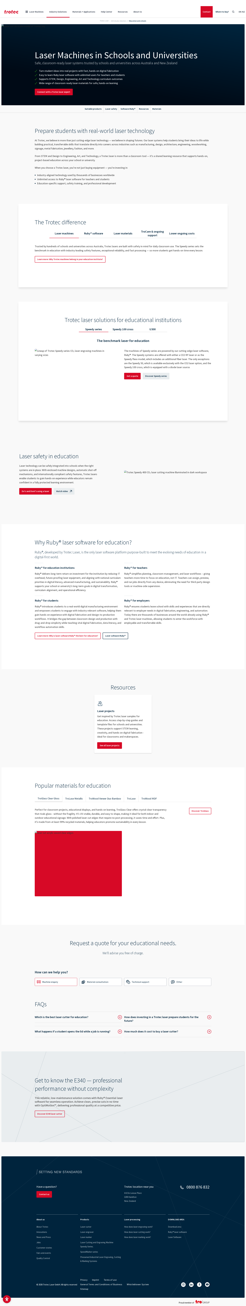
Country (40, 1039)
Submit (41, 1107)
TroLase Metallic (74, 798)
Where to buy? (222, 11)
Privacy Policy (178, 1098)
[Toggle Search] (233, 12)
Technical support (140, 981)
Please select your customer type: (51, 1025)
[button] (7, 1299)
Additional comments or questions (51, 1075)
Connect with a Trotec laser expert (53, 92)
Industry (130, 1063)
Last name (131, 1004)
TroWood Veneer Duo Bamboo (105, 798)
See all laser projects (109, 745)
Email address (43, 1012)
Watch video (62, 491)
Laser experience (43, 1063)
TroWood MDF (149, 798)
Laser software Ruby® (115, 635)
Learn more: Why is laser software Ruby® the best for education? (67, 635)
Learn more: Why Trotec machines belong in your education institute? (70, 259)
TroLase (131, 798)
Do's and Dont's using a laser (35, 491)
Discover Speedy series (156, 376)
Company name (43, 1033)
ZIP (128, 1042)
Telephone (131, 1012)
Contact (207, 11)
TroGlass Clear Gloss (48, 798)
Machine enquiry (50, 981)
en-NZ (242, 11)
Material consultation (97, 981)
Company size (132, 1030)
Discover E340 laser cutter (49, 1241)
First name (41, 1004)
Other (179, 981)
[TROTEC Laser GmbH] (11, 12)
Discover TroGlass (200, 811)
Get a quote (132, 376)
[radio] (71, 1027)
